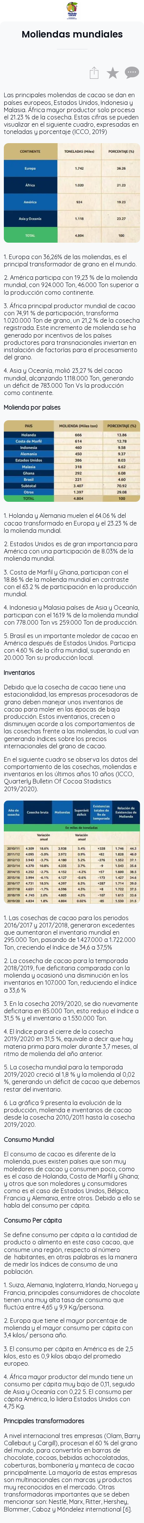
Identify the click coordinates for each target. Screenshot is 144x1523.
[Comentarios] (131, 72)
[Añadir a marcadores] (112, 72)
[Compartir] (94, 72)
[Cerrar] (10, 10)
